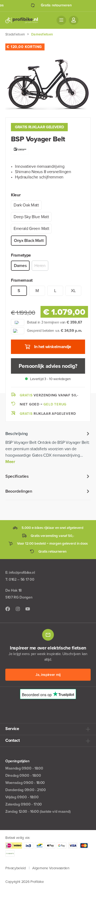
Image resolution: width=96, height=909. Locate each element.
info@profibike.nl (22, 572)
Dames (20, 265)
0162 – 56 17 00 (21, 579)
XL (73, 291)
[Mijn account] (73, 20)
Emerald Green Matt (31, 228)
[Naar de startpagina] (21, 20)
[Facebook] (7, 609)
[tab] (48, 447)
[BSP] (20, 149)
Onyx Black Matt (28, 240)
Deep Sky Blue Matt (31, 217)
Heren (39, 265)
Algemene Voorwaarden (50, 868)
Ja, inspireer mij (48, 674)
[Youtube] (27, 609)
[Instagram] (17, 609)
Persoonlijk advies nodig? (48, 366)
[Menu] (61, 20)
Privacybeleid (15, 868)
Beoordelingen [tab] (18, 491)
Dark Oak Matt (26, 205)
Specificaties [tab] (17, 476)
